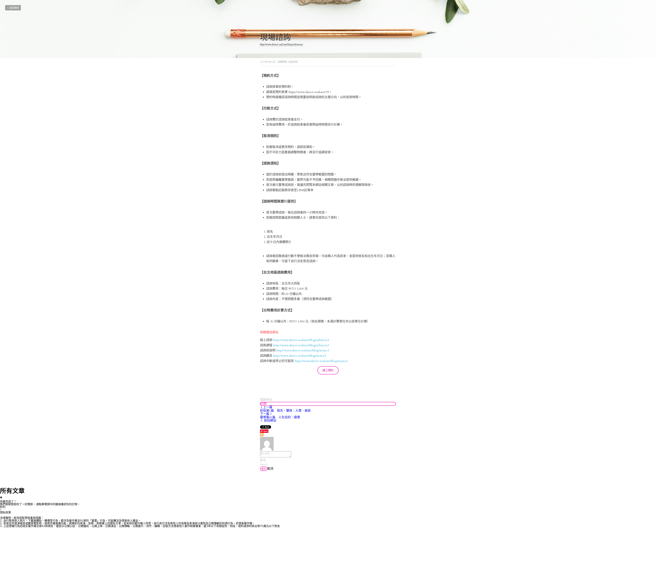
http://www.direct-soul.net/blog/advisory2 (301, 340)
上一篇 (267, 407)
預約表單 (281, 92)
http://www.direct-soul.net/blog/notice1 (302, 350)
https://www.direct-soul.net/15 (309, 92)
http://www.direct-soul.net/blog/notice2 (299, 356)
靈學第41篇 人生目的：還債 (280, 417)
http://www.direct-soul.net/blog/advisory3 (301, 345)
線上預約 (328, 370)
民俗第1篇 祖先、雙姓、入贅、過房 (285, 410)
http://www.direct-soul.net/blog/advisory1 (281, 44)
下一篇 (264, 414)
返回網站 (14, 7)
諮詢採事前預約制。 (280, 87)
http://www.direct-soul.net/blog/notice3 (321, 361)
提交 (263, 469)
